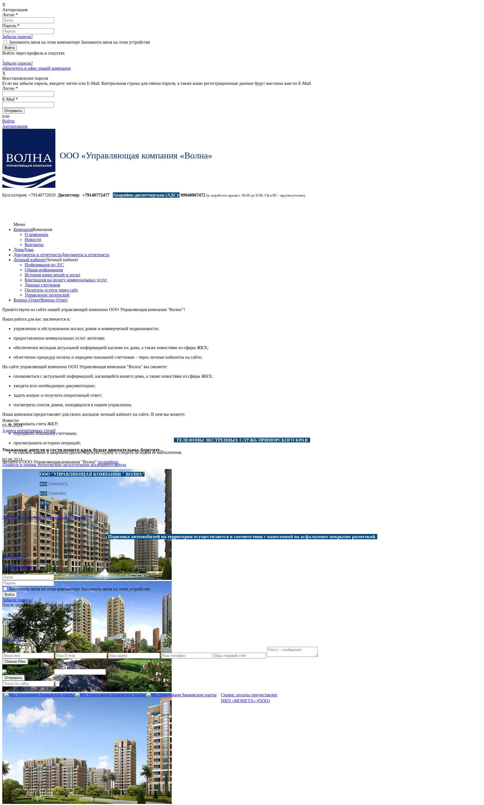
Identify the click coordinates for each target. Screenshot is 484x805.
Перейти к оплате (19, 566)
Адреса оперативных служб (28, 430)
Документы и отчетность (37, 254)
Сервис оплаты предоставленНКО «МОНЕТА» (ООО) (249, 697)
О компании (36, 234)
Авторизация (14, 126)
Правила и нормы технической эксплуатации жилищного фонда (64, 464)
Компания (23, 229)
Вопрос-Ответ (27, 300)
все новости (13, 556)
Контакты (34, 244)
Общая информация (44, 269)
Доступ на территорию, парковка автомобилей (47, 517)
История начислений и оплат (52, 274)
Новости (33, 239)
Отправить (13, 678)
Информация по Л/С (44, 264)
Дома (18, 249)
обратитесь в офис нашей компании (36, 68)
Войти (8, 121)
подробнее (108, 461)
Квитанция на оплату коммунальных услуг (66, 279)
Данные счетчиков (42, 285)
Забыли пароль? (17, 36)
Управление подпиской (47, 295)
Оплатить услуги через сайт (51, 290)
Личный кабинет (29, 259)
